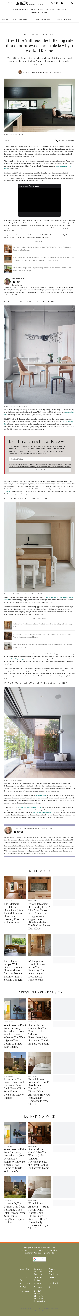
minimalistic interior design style (29, 807)
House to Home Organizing (13, 659)
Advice (35, 34)
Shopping (61, 9)
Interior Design (20, 9)
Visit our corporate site (44, 1253)
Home (26, 34)
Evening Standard (35, 842)
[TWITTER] (14, 282)
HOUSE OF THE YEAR (43, 19)
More (45, 13)
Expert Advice (48, 34)
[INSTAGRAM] (18, 282)
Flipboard (24, 1291)
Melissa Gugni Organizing (42, 812)
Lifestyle (34, 13)
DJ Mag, (44, 842)
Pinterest (39, 1283)
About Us (24, 1269)
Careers (52, 1277)
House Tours (37, 9)
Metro (49, 842)
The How (50, 9)
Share (8, 141)
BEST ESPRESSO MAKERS (21, 19)
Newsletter (71, 141)
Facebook (53, 1283)
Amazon (7, 491)
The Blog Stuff (41, 795)
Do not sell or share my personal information (40, 1296)
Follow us (61, 141)
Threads (38, 1287)
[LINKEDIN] (22, 832)
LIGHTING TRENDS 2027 (64, 19)
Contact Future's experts (38, 1271)
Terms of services (34, 464)
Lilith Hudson (30, 72)
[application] (39, 200)
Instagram (25, 1283)
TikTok (23, 1287)
